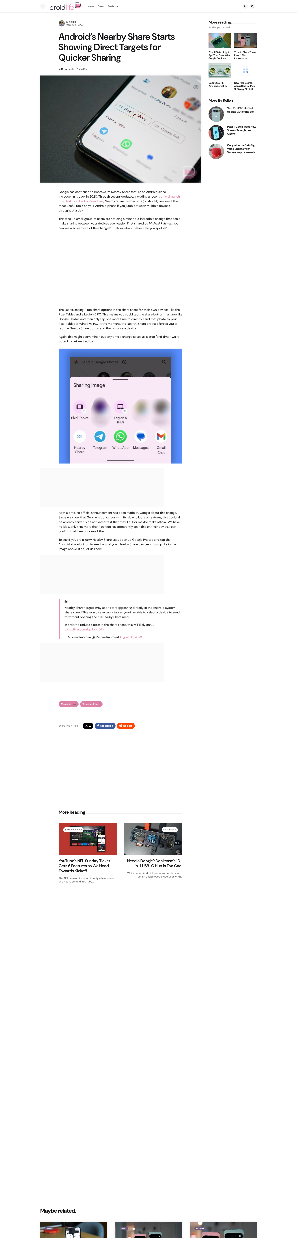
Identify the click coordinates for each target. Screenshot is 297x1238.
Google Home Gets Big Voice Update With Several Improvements (241, 149)
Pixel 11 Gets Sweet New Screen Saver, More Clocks (241, 130)
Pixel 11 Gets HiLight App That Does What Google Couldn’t (220, 55)
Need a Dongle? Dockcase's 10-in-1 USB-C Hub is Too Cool (154, 863)
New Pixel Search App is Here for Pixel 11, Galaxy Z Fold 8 (244, 86)
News (49, 1228)
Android (69, 704)
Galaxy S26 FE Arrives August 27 (218, 84)
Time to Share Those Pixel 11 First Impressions (245, 55)
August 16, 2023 (131, 637)
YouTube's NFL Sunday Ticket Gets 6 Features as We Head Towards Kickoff (84, 866)
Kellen (72, 21)
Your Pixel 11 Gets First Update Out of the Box (240, 109)
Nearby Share (92, 704)
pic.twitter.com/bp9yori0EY (84, 629)
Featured (200, 1228)
